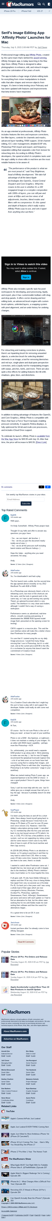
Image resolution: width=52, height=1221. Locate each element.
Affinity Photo (35, 55)
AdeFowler (15, 570)
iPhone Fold (26, 11)
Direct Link (41, 442)
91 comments (6, 487)
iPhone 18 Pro (9, 11)
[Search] (44, 4)
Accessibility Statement (9, 1211)
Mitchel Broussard (8, 1070)
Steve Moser (5, 1098)
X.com (8, 1056)
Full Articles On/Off (21, 1215)
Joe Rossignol (16, 995)
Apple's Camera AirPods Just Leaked (25, 1119)
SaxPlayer (15, 810)
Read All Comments (26, 942)
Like (23, 564)
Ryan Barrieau (31, 1088)
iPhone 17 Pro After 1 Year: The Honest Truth (29, 1152)
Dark (3, 1217)
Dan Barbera (5, 1088)
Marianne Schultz (32, 1079)
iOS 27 (40, 11)
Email (3, 1056)
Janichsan (15, 923)
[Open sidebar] (49, 4)
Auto (43, 1215)
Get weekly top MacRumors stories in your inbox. (26, 495)
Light (48, 1215)
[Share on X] (41, 487)
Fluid (31, 1215)
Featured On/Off (7, 1215)
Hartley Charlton (7, 1079)
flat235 (13, 515)
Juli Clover (42, 47)
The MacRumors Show (20, 1159)
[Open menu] (3, 4)
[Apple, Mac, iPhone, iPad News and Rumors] (20, 7)
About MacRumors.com (15, 1031)
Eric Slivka (30, 1051)
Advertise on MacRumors (16, 1039)
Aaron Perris (30, 1098)
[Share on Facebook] (48, 487)
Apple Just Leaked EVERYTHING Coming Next (30, 1127)
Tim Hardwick (31, 1070)
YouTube (10, 1111)
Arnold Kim (5, 1051)
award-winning (40, 58)
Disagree (29, 564)
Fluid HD (37, 1215)
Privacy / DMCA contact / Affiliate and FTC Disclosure (19, 1207)
